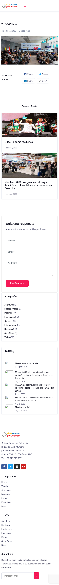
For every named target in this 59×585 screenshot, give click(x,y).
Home (4, 482)
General (7, 321)
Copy (44, 81)
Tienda (4, 486)
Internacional (10, 325)
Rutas (4, 498)
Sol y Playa (9, 333)
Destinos (8, 313)
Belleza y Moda (11, 309)
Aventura (8, 305)
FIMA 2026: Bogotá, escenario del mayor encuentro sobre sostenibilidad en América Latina (34, 388)
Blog (3, 506)
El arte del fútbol (22, 407)
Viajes (7, 337)
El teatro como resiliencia (19, 142)
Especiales (6, 502)
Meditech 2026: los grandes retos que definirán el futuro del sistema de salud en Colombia (28, 185)
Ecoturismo (9, 317)
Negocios (8, 329)
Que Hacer (6, 490)
